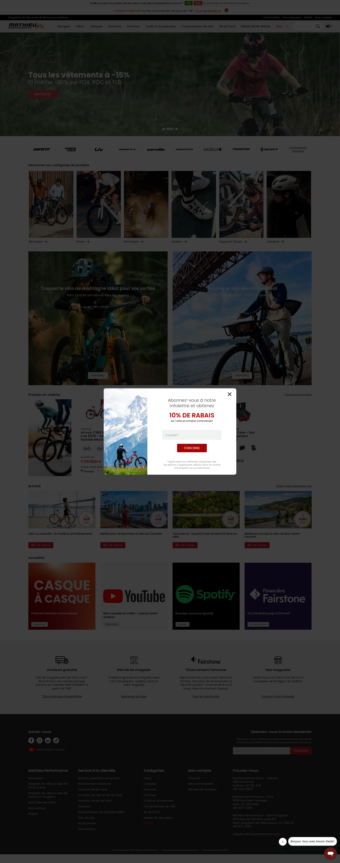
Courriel (172, 434)
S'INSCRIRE (192, 448)
